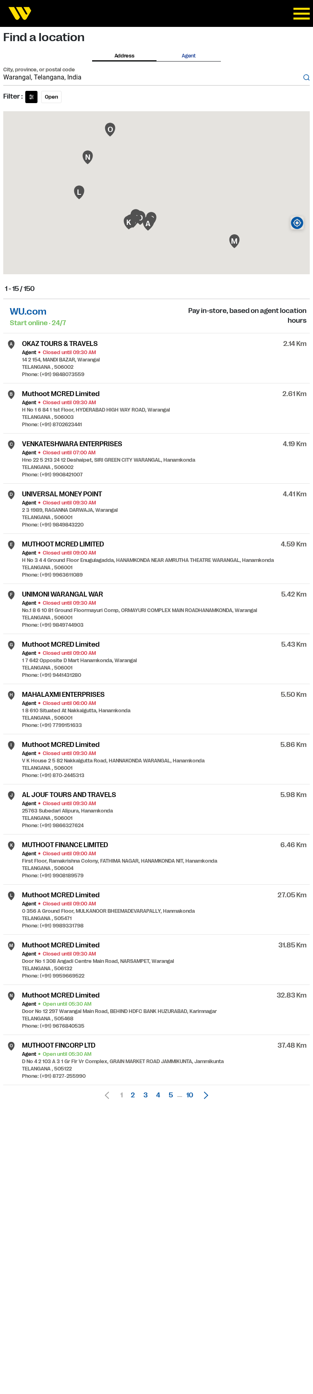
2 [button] (133, 1095)
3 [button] (145, 1095)
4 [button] (158, 1095)
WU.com (28, 311)
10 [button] (189, 1095)
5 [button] (171, 1095)
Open (51, 97)
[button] (204, 1095)
